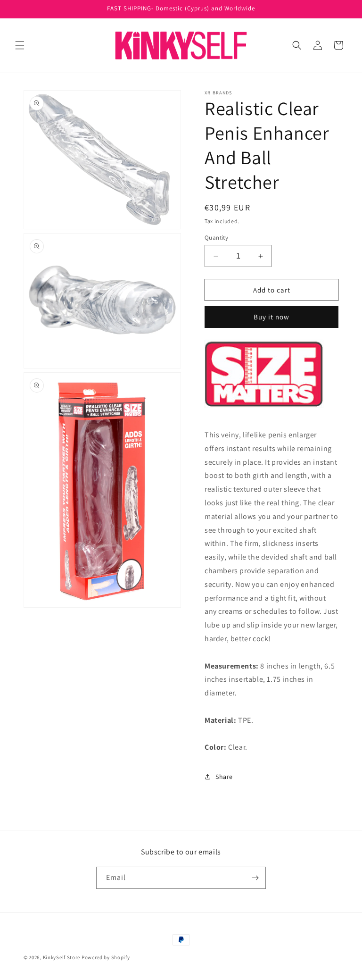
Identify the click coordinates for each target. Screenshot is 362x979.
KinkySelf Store (62, 957)
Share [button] (224, 776)
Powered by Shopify (106, 957)
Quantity (216, 238)
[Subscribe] (255, 878)
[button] (19, 45)
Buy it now (271, 316)
